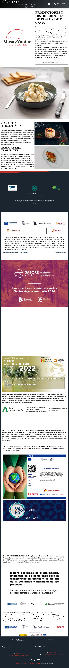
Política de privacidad (28, 663)
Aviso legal (19, 663)
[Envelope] (38, 660)
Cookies (38, 663)
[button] (49, 4)
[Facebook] (31, 660)
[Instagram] (34, 660)
